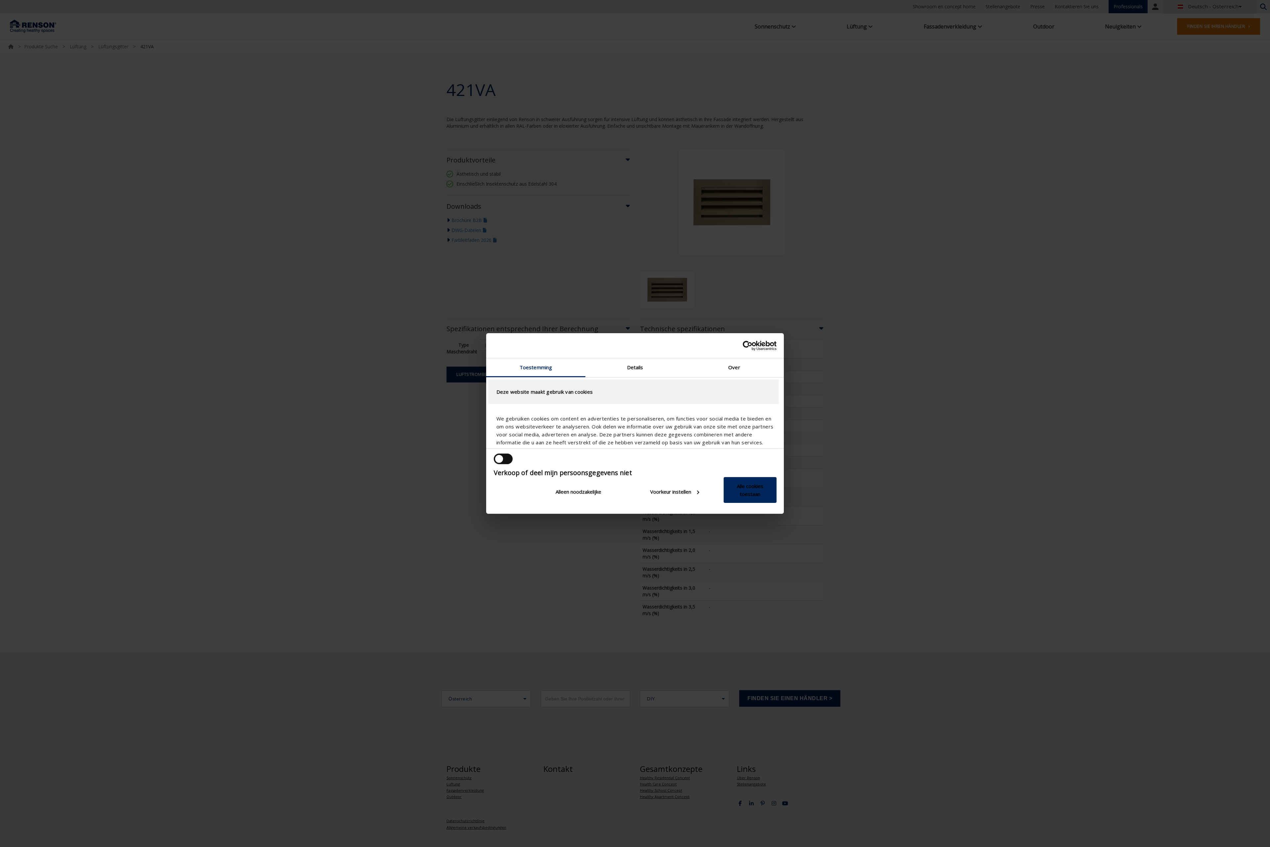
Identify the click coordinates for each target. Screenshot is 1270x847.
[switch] (503, 459)
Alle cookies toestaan (750, 490)
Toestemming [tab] (536, 367)
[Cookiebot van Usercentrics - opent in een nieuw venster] (748, 345)
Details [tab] (635, 367)
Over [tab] (734, 367)
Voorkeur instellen (670, 491)
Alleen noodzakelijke (578, 491)
